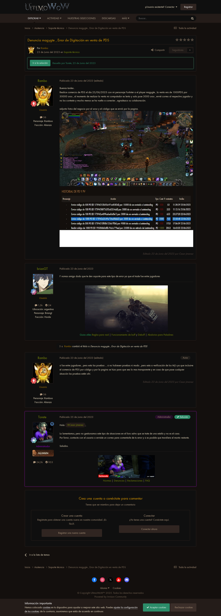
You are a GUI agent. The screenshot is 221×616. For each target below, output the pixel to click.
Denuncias (119, 480)
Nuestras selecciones (82, 18)
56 (44, 117)
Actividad (53, 18)
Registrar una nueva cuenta (71, 532)
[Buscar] (192, 18)
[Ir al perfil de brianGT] (43, 284)
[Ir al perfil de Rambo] (31, 50)
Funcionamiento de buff (123, 334)
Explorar (33, 18)
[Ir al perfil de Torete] (43, 432)
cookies (46, 607)
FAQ (147, 480)
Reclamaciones (134, 480)
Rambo (42, 81)
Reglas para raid (100, 334)
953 (50, 462)
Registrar (188, 6)
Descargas (109, 18)
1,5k (39, 305)
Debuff (141, 334)
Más (124, 18)
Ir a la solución (40, 62)
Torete (42, 417)
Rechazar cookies (183, 607)
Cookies (117, 588)
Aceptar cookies (157, 607)
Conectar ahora (149, 529)
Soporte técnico (72, 52)
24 (49, 305)
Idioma (104, 588)
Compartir (159, 50)
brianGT (42, 269)
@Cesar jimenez (75, 424)
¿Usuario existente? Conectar (160, 6)
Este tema (180, 18)
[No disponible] (126, 148)
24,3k (39, 462)
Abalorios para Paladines (160, 334)
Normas (107, 480)
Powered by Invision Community (110, 596)
